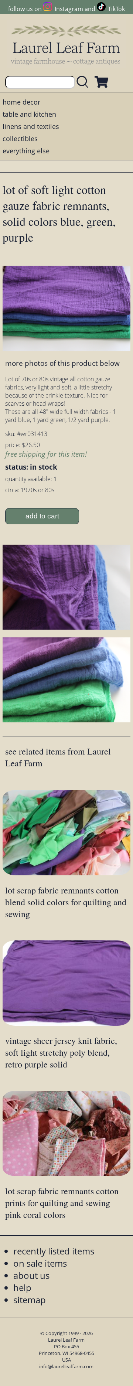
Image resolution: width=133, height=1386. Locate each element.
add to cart (42, 516)
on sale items (40, 1263)
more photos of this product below (62, 363)
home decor (21, 102)
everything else (26, 150)
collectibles (20, 138)
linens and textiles (31, 126)
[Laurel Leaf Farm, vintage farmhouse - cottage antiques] (66, 45)
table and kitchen (29, 114)
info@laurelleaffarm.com (66, 1366)
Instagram (69, 9)
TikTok (116, 9)
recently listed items (53, 1251)
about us (31, 1275)
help (22, 1287)
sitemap (29, 1300)
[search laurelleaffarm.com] (84, 82)
